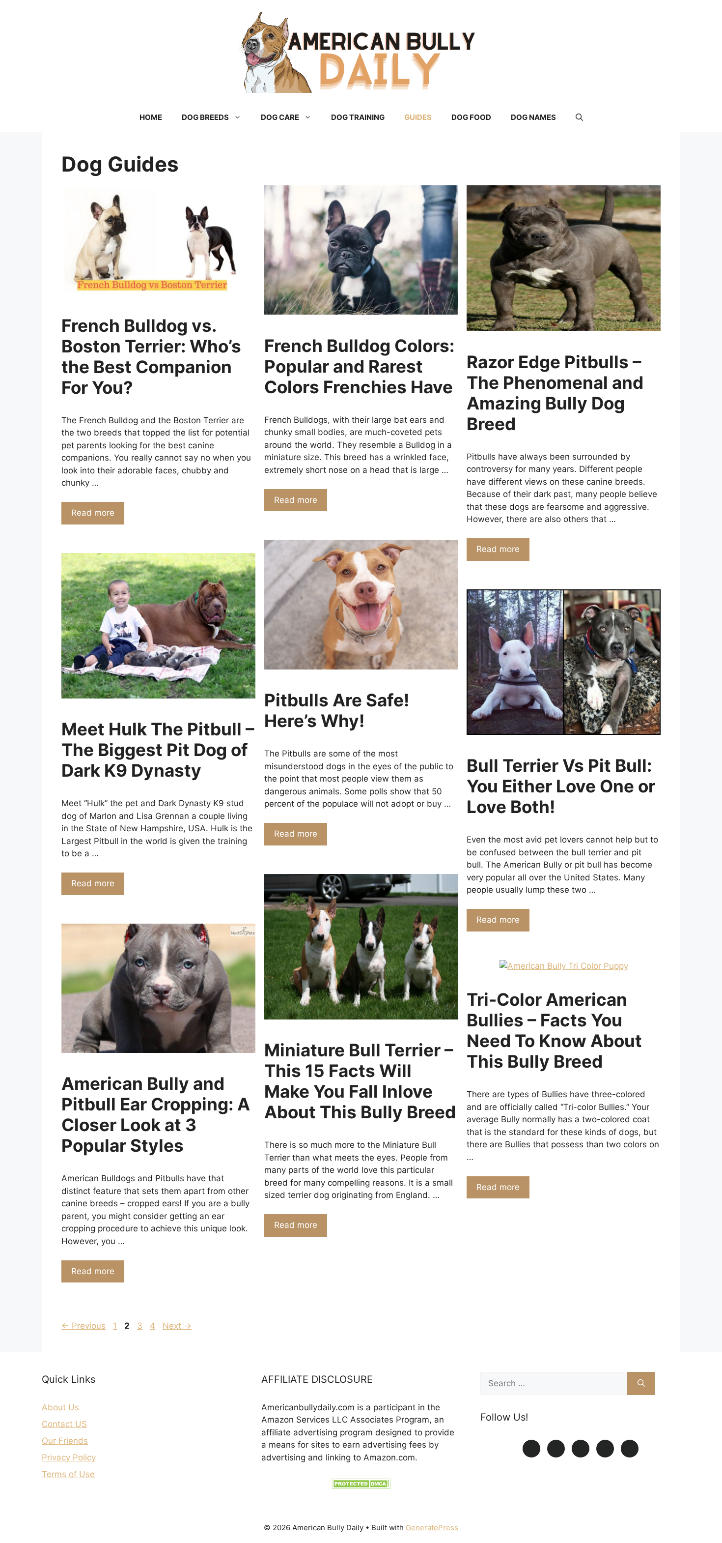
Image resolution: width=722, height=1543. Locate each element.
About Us (60, 1407)
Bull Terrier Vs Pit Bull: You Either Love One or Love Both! (561, 786)
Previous (83, 1326)
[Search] (641, 1384)
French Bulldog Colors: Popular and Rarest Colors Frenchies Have (359, 366)
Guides (418, 117)
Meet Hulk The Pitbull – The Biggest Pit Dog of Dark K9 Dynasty (157, 750)
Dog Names (533, 117)
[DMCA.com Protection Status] (361, 1486)
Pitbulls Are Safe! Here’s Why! (336, 710)
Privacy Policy (69, 1457)
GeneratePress (432, 1527)
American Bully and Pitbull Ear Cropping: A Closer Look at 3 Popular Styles (155, 1114)
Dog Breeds (205, 117)
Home (150, 117)
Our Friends (65, 1441)
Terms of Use (68, 1474)
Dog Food (471, 117)
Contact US (64, 1424)
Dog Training (358, 117)
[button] (579, 117)
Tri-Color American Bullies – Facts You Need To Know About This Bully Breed (554, 1030)
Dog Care (280, 117)
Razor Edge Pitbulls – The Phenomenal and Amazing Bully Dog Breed (555, 392)
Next (177, 1326)
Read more (92, 513)
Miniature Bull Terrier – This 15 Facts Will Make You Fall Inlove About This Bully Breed (360, 1081)
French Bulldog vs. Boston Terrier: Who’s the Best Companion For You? (151, 356)
